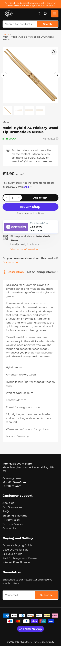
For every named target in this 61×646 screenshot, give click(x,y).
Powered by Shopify (44, 642)
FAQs (6, 511)
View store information (24, 249)
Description (15, 272)
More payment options (30, 213)
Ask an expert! (12, 262)
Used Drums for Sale (15, 549)
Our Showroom (12, 507)
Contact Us (9, 528)
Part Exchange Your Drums (20, 558)
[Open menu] (54, 13)
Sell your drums (12, 553)
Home (6, 34)
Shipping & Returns (15, 515)
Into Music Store (23, 642)
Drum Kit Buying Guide (17, 545)
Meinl (6, 122)
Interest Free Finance (16, 562)
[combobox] (30, 24)
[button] (30, 227)
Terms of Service (13, 524)
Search (47, 24)
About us (8, 502)
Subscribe (46, 595)
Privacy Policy (11, 519)
